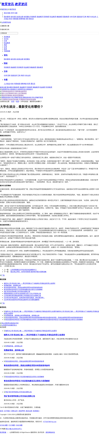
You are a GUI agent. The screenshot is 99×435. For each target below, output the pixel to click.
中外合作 (93, 16)
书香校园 (15, 19)
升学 (12, 13)
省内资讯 (13, 16)
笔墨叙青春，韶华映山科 (12, 285)
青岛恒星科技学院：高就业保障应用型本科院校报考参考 (23, 287)
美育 (27, 19)
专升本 (6, 39)
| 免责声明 (21, 411)
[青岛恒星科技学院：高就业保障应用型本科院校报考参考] (24, 317)
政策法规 (20, 16)
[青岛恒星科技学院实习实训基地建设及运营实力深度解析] (24, 319)
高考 (74, 16)
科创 (10, 19)
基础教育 (40, 16)
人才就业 (7, 83)
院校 (8, 13)
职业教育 (53, 16)
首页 (12, 101)
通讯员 (31, 19)
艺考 (84, 16)
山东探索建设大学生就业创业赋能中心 (23, 269)
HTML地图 (4, 425)
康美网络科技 (50, 432)
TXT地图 (12, 425)
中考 (71, 16)
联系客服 (3, 432)
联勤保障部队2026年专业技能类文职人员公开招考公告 (22, 293)
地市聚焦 (27, 16)
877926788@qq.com (49, 421)
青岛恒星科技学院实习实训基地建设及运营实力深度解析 (23, 289)
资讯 (5, 13)
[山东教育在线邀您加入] (8, 325)
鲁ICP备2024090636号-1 (14, 429)
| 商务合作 (14, 411)
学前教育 (33, 16)
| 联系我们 (35, 411)
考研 (88, 16)
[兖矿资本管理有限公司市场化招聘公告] (18, 392)
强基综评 (80, 16)
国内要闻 (7, 16)
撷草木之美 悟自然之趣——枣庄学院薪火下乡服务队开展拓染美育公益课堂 (29, 283)
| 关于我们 (6, 411)
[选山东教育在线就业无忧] (9, 323)
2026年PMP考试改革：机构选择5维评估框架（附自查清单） (24, 297)
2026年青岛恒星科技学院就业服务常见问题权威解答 (21, 299)
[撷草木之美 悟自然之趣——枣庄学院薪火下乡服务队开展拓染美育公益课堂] (30, 311)
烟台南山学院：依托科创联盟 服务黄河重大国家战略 (28, 272)
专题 (15, 13)
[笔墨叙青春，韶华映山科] (13, 315)
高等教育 (46, 16)
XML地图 (19, 425)
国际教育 (66, 16)
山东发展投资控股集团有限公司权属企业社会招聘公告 (22, 295)
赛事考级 (22, 19)
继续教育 (59, 16)
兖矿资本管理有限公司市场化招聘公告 (17, 291)
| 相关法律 (28, 411)
